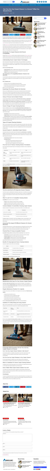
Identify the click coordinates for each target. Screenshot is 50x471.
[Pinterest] (41, 2)
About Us (38, 4)
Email (4, 446)
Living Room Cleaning (32, 4)
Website (4, 449)
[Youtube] (44, 2)
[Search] (14, 1)
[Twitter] (39, 2)
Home (10, 4)
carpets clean (10, 55)
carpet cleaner (7, 44)
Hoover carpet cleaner (28, 55)
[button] (5, 35)
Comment (4, 433)
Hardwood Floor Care (24, 4)
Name (4, 443)
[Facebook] (37, 2)
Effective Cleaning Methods (16, 4)
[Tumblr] (46, 2)
